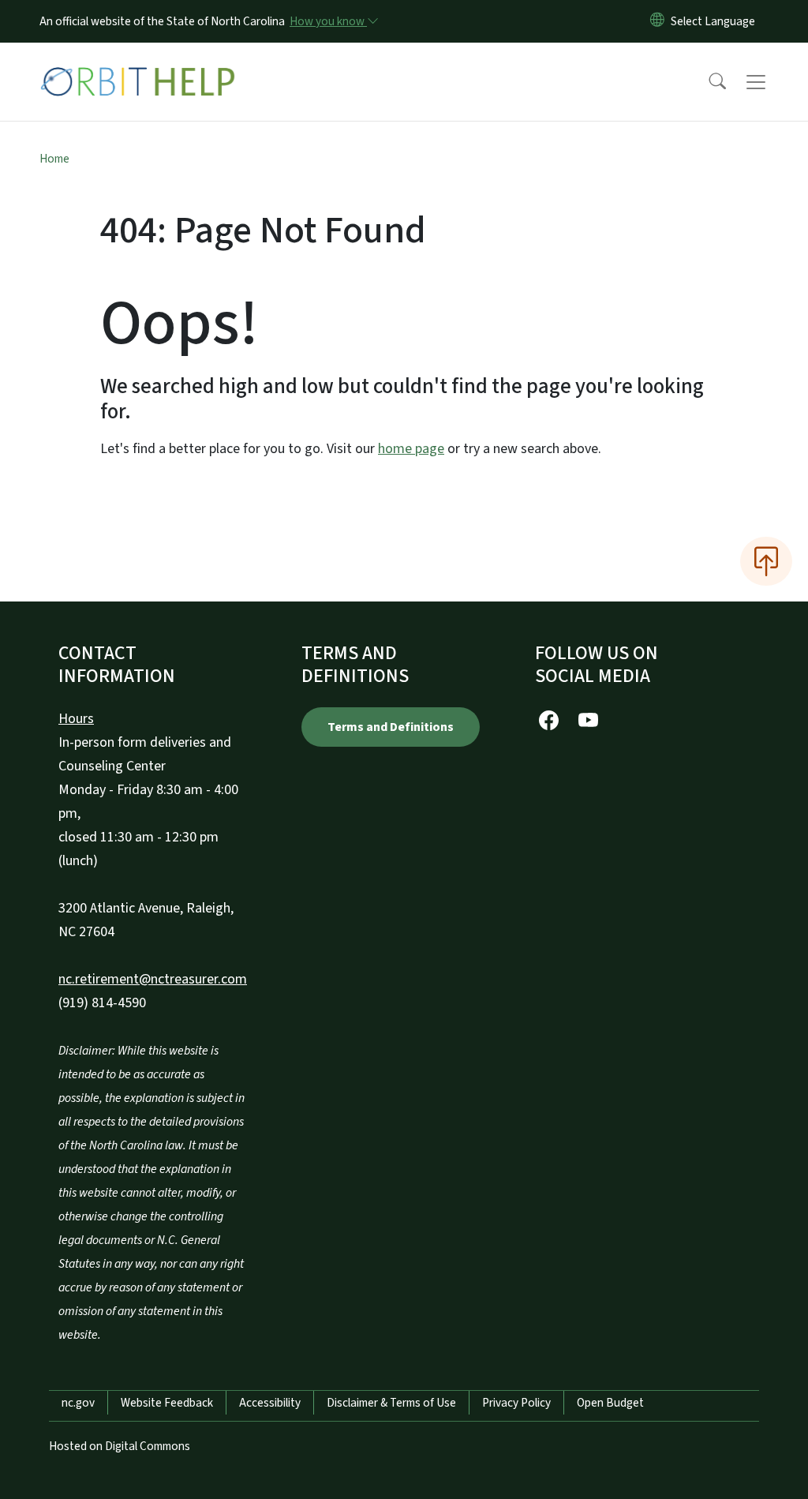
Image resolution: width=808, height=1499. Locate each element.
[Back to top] (766, 561)
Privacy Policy (516, 1402)
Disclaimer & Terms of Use (391, 1402)
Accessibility (270, 1402)
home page (411, 449)
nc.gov (78, 1402)
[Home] (138, 64)
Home (54, 158)
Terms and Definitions (390, 727)
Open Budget (610, 1402)
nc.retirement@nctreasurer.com (152, 979)
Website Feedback (167, 1402)
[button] (707, 82)
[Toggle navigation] (771, 82)
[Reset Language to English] (657, 21)
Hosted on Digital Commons (119, 1446)
